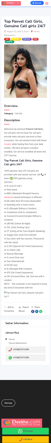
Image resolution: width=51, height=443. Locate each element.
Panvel (36, 31)
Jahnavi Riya (12, 332)
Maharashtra (9, 35)
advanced (8, 197)
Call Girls (18, 113)
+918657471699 (21, 357)
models (7, 144)
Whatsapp (28, 431)
